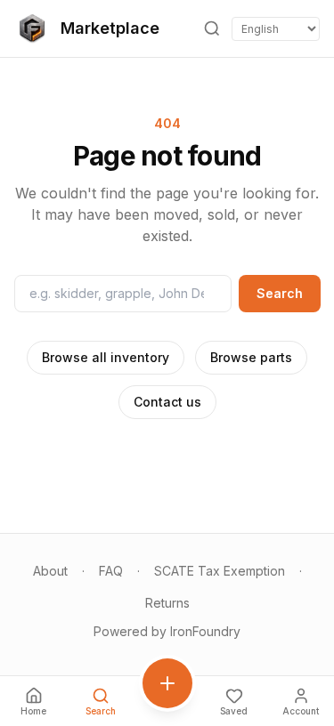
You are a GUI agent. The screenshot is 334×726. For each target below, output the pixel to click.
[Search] (212, 28)
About (50, 570)
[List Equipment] (167, 683)
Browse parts (251, 357)
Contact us (167, 401)
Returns (167, 602)
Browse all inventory (105, 357)
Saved (234, 711)
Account (300, 711)
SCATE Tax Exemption (219, 570)
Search (280, 293)
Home (33, 711)
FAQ (111, 570)
